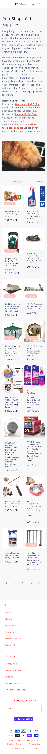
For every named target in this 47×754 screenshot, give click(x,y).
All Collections (12, 625)
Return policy (11, 645)
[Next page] (23, 589)
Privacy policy (34, 744)
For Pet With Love (22, 740)
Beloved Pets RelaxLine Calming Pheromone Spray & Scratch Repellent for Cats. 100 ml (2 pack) (33, 398)
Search (8, 612)
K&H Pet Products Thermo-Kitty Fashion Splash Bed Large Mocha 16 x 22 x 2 (34, 258)
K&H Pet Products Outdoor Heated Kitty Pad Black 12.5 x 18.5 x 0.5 (12, 307)
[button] (6, 4)
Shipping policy (33, 748)
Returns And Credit (14, 670)
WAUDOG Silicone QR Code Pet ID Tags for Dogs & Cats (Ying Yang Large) (12, 402)
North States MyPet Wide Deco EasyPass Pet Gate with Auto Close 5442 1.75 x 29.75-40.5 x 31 (34, 559)
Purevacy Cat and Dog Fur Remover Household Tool (12, 503)
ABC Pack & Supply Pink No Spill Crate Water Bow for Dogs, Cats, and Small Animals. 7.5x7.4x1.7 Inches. (34, 509)
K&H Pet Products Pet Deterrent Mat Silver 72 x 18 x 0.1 (34, 306)
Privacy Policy (11, 663)
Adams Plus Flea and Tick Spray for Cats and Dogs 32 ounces (34, 214)
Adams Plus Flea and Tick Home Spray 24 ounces (12, 555)
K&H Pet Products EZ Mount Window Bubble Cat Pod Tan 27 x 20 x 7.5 (34, 351)
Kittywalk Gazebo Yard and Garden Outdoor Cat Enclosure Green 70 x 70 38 (12, 351)
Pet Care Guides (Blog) (15, 689)
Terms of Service (13, 638)
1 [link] (6, 582)
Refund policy (21, 744)
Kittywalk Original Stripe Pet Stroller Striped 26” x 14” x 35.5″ (12, 262)
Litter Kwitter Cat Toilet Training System (12, 213)
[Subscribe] (38, 708)
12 (39, 583)
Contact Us (10, 632)
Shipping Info (11, 676)
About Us (9, 619)
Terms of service (17, 748)
